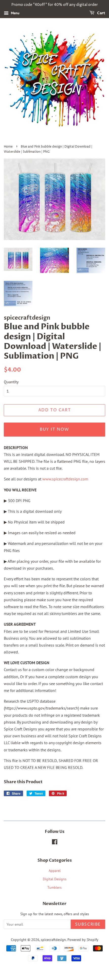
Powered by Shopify (82, 939)
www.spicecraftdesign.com (65, 478)
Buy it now (54, 429)
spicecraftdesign (53, 939)
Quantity (11, 381)
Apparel (55, 870)
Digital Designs (54, 879)
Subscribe (88, 924)
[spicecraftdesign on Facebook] (55, 843)
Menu (15, 13)
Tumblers (54, 887)
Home (8, 147)
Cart (100, 13)
